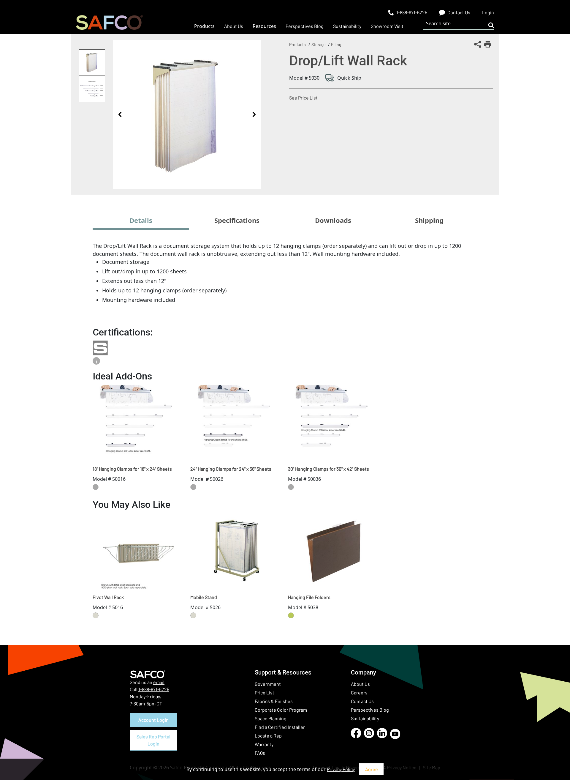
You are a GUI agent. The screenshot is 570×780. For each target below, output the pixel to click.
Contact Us (362, 701)
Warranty (264, 744)
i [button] (96, 361)
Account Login (153, 720)
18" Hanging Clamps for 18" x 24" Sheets (132, 469)
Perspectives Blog (370, 710)
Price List (264, 692)
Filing (336, 44)
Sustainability (365, 718)
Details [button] (140, 220)
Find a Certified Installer (280, 727)
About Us (360, 684)
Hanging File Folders (309, 597)
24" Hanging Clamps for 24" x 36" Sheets (230, 469)
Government (268, 684)
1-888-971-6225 (153, 689)
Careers (359, 692)
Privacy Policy (341, 769)
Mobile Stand (203, 597)
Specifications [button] (236, 220)
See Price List (303, 97)
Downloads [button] (333, 220)
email (158, 682)
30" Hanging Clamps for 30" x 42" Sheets (328, 469)
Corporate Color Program (281, 710)
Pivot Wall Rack (108, 597)
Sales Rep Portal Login (153, 740)
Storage (318, 44)
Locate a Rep (268, 735)
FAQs (260, 753)
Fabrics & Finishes (274, 701)
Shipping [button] (429, 220)
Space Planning (270, 718)
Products (297, 44)
